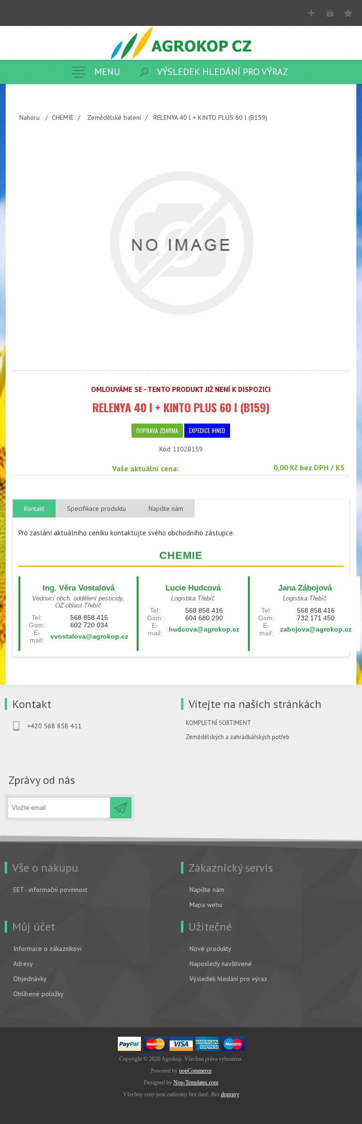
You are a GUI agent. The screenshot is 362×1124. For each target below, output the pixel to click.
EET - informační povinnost (50, 889)
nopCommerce (195, 1070)
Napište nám (206, 889)
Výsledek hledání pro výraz (228, 978)
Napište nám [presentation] (165, 508)
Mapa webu (205, 904)
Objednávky (30, 978)
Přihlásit (329, 13)
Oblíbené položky (38, 994)
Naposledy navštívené (220, 963)
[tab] (34, 509)
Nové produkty (210, 948)
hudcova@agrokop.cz (204, 629)
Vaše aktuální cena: (145, 468)
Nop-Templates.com (195, 1082)
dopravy (230, 1094)
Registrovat (311, 13)
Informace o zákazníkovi (47, 948)
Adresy (23, 963)
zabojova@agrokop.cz (316, 629)
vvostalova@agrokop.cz (89, 636)
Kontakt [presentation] (34, 508)
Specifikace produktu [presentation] (96, 508)
